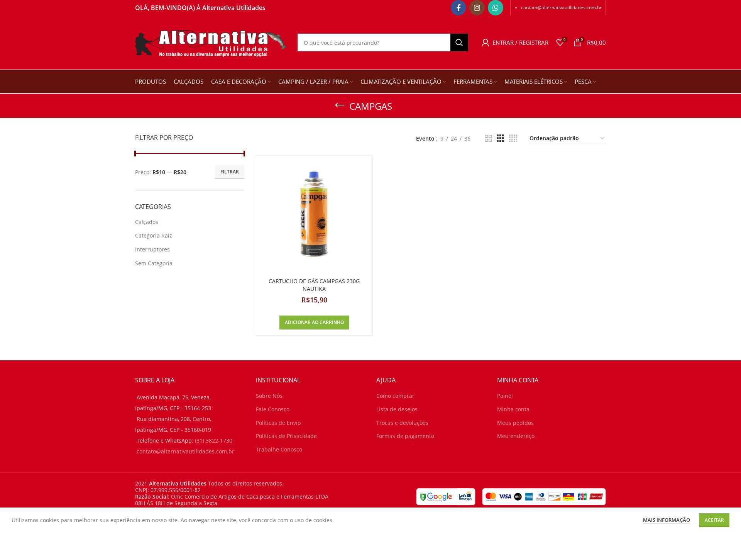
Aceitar (714, 520)
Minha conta (513, 409)
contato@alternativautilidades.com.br (561, 7)
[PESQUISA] (459, 42)
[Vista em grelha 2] (488, 138)
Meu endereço (516, 436)
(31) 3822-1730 (213, 440)
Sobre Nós (269, 395)
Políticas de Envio (278, 422)
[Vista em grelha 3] (500, 138)
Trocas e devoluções (402, 422)
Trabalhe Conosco (279, 449)
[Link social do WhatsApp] (495, 7)
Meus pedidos (515, 422)
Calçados (146, 222)
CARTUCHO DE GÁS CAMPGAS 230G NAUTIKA (314, 284)
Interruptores (152, 249)
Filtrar (229, 171)
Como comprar (395, 395)
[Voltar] (339, 105)
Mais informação (666, 519)
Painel (505, 395)
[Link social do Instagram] (477, 7)
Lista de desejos (397, 409)
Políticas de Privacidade (286, 436)
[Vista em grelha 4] (513, 138)
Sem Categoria (154, 263)
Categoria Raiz (153, 235)
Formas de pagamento (405, 436)
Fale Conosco (272, 409)
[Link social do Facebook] (458, 7)
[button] (314, 322)
